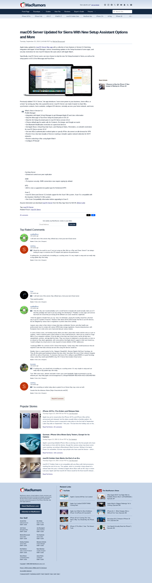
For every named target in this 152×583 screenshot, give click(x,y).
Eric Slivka (39, 521)
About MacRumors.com (30, 506)
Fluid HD (47, 574)
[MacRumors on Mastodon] (118, 5)
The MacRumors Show (111, 490)
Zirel (31, 291)
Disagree (44, 241)
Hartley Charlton (24, 542)
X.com (25, 524)
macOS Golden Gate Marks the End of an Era (61, 458)
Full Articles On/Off (35, 574)
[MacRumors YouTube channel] (121, 5)
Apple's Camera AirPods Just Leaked (81, 497)
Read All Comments (58, 398)
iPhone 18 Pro (26, 16)
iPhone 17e (99, 16)
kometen (33, 364)
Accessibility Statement (26, 571)
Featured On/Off (25, 574)
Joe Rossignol (73, 413)
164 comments (58, 453)
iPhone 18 (119, 16)
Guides (48, 11)
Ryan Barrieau (40, 548)
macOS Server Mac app (44, 47)
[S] (24, 253)
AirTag (110, 16)
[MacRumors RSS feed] (128, 5)
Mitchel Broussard (59, 41)
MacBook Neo (87, 16)
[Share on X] (88, 215)
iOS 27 (49, 16)
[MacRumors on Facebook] (112, 5)
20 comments (24, 215)
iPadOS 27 (58, 16)
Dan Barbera (23, 548)
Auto (51, 574)
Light (55, 574)
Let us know (95, 5)
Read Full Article (48, 427)
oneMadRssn (34, 234)
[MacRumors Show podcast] (105, 5)
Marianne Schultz (41, 542)
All (130, 16)
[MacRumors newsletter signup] (131, 5)
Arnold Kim (23, 521)
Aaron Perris (40, 556)
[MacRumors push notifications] (124, 5)
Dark (58, 574)
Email (21, 524)
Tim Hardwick (73, 439)
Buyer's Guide (79, 11)
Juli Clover (23, 528)
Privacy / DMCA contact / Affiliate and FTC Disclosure (33, 567)
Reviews (67, 11)
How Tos (57, 11)
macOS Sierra (36, 209)
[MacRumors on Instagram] (108, 5)
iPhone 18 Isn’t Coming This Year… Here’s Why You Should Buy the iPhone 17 (82, 519)
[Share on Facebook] (93, 215)
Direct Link (81, 203)
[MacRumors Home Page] (33, 5)
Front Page (25, 11)
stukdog (32, 246)
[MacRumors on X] (115, 5)
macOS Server (47, 203)
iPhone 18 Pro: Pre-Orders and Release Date (61, 411)
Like (40, 241)
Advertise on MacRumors (31, 512)
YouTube (66, 490)
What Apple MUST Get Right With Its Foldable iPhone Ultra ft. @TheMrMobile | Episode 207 (119, 496)
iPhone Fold (38, 16)
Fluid (42, 574)
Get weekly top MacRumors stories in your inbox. (57, 221)
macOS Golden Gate (72, 16)
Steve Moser (23, 556)
